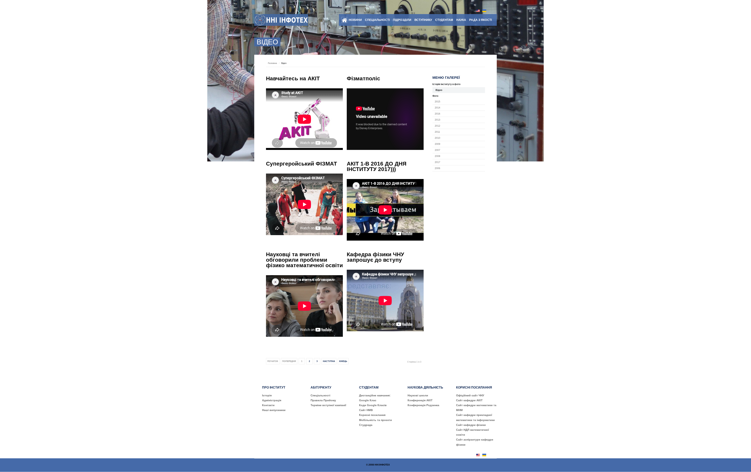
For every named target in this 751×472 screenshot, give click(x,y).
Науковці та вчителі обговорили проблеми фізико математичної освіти (304, 259)
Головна (272, 63)
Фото (435, 96)
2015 (437, 101)
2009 (437, 144)
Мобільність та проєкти (375, 420)
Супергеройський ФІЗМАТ (301, 164)
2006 (437, 168)
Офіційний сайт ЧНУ (470, 395)
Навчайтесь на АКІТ (293, 78)
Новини (355, 19)
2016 (437, 113)
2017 (437, 162)
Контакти (268, 405)
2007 (437, 150)
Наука (461, 19)
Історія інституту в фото (446, 84)
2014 (437, 107)
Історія (267, 395)
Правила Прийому (323, 400)
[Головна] (344, 20)
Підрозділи (402, 19)
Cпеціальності (320, 395)
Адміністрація (271, 400)
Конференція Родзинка (423, 405)
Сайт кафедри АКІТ (469, 400)
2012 (437, 125)
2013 (437, 119)
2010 (437, 138)
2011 (437, 132)
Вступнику (423, 19)
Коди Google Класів (373, 405)
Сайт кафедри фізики (471, 424)
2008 (437, 156)
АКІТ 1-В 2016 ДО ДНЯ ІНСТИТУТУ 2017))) (376, 166)
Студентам (444, 19)
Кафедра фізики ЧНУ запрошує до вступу (375, 257)
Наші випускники (274, 410)
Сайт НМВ (366, 410)
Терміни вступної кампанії (328, 405)
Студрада (365, 424)
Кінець (343, 361)
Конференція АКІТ (420, 400)
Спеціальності (377, 19)
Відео (439, 90)
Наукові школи (418, 395)
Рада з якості (480, 19)
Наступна (329, 361)
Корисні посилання (372, 414)
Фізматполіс (363, 78)
